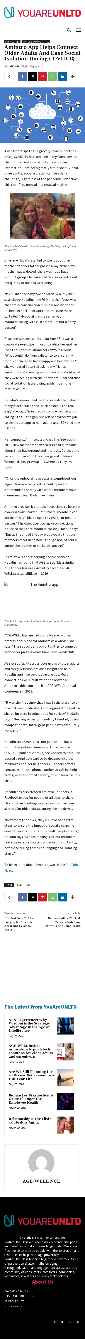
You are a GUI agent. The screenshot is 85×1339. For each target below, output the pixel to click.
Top (28, 884)
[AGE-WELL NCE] (41, 1162)
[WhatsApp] (52, 76)
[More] (72, 76)
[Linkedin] (62, 76)
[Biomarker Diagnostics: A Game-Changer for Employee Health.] (65, 1101)
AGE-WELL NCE (17, 66)
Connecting (12, 41)
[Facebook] (22, 76)
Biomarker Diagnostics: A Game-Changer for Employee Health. (31, 1099)
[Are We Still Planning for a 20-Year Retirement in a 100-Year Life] (65, 1077)
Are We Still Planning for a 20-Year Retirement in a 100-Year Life (31, 1075)
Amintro (32, 439)
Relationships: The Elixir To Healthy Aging (30, 1121)
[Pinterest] (42, 76)
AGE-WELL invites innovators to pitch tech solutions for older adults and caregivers (31, 1051)
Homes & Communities (35, 41)
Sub (19, 884)
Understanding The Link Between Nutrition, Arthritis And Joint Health (63, 922)
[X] (32, 76)
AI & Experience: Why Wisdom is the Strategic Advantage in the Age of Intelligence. (29, 1025)
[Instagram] (62, 1322)
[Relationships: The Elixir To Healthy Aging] (65, 1125)
